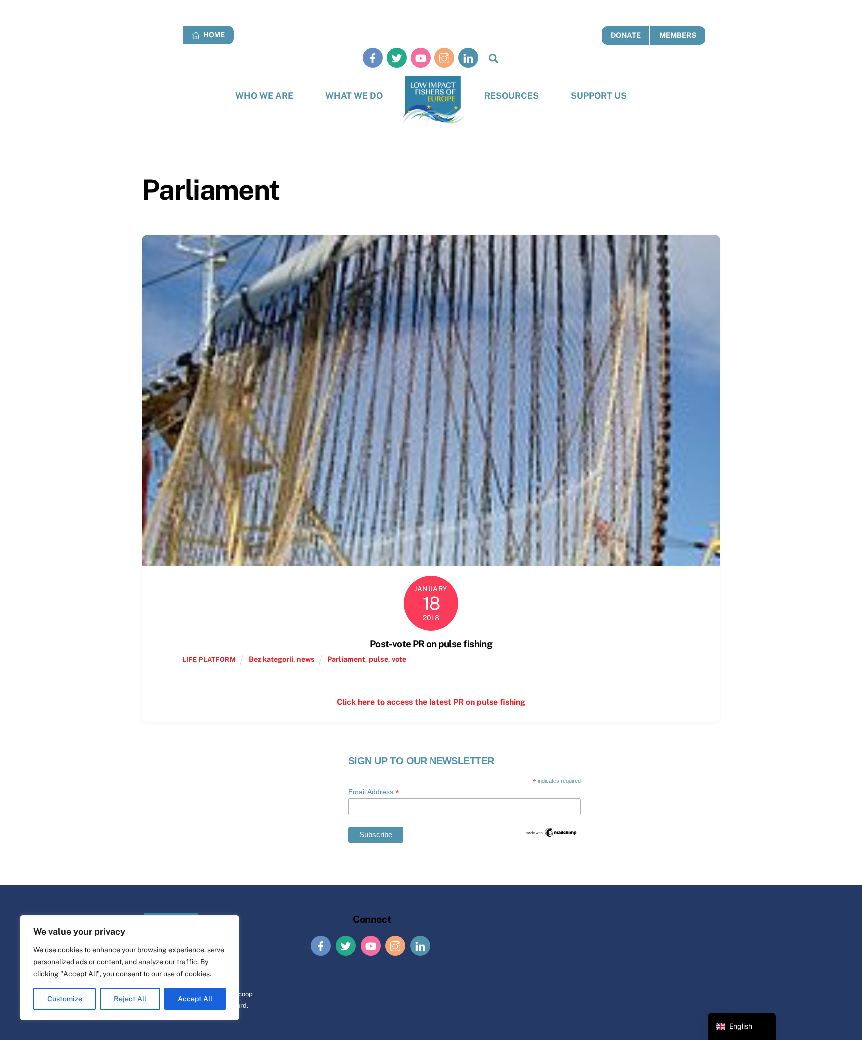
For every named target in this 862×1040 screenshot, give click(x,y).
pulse (378, 659)
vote (399, 659)
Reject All (130, 999)
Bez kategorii (271, 659)
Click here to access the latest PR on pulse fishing (431, 702)
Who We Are (264, 95)
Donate (626, 35)
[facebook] (373, 57)
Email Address (373, 792)
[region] (129, 967)
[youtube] (421, 57)
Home (213, 34)
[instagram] (444, 57)
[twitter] (397, 57)
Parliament (346, 659)
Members (677, 35)
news (306, 659)
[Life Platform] (434, 100)
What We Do (354, 95)
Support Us (599, 95)
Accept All (195, 999)
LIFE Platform (209, 659)
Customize (64, 999)
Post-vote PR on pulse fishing (431, 643)
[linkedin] (468, 57)
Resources (511, 95)
